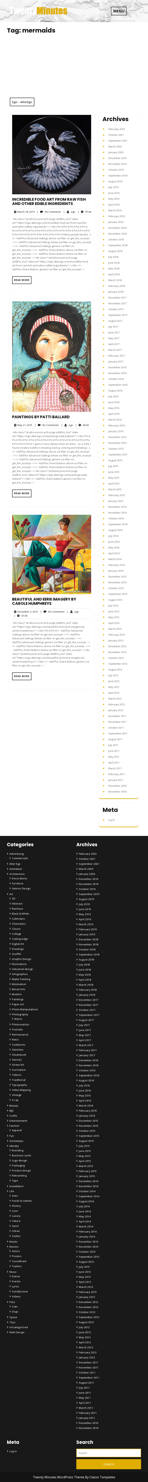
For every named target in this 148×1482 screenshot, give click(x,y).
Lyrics (15, 1286)
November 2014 (117, 512)
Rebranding (19, 1175)
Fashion (14, 1125)
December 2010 (117, 785)
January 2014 (115, 570)
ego (69, 211)
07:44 (84, 211)
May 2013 (113, 617)
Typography (19, 1085)
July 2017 (113, 326)
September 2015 (117, 454)
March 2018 (115, 280)
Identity (14, 1146)
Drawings (18, 949)
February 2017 (116, 355)
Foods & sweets (22, 1200)
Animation (15, 869)
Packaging (18, 1165)
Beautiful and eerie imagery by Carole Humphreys (44, 601)
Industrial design (22, 969)
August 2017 (115, 321)
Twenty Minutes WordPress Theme (59, 1477)
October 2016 (116, 379)
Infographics (20, 974)
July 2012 (113, 675)
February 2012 (116, 704)
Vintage (17, 1095)
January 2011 (115, 780)
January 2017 (115, 361)
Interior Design (21, 888)
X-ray (15, 1100)
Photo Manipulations (25, 1009)
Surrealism (19, 1069)
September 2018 (117, 245)
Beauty (13, 1105)
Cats (15, 1306)
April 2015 (113, 483)
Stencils (17, 1059)
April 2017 (113, 344)
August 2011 (115, 739)
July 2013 (113, 605)
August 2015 (115, 460)
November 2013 (117, 582)
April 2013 (113, 623)
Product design (21, 1170)
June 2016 (113, 402)
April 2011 (113, 762)
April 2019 (113, 204)
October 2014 (116, 518)
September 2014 (117, 524)
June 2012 (113, 681)
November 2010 (117, 791)
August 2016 (115, 390)
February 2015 (116, 495)
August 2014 (115, 530)
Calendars (18, 918)
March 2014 (115, 559)
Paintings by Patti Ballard (41, 417)
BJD (11, 1110)
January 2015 (115, 501)
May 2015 (113, 477)
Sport (15, 1226)
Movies (13, 1246)
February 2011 (116, 774)
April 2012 (113, 693)
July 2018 (113, 257)
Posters (17, 1256)
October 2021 (116, 135)
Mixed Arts (18, 989)
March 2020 (115, 146)
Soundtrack (19, 1261)
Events (16, 1281)
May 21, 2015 (24, 425)
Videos (16, 1296)
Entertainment (18, 1120)
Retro (15, 1039)
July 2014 (113, 536)
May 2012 (113, 687)
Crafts (13, 1115)
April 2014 (113, 553)
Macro (18, 1019)
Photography (20, 1014)
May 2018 (113, 268)
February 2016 (116, 425)
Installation (16, 1186)
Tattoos (17, 1075)
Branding (17, 1150)
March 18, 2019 (25, 212)
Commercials (20, 858)
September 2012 (117, 663)
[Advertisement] (74, 68)
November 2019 (117, 164)
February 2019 (116, 216)
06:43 (82, 425)
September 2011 (117, 733)
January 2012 (115, 710)
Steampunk (19, 1054)
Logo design (19, 1160)
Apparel (17, 1130)
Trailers (17, 1266)
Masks (13, 1241)
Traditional (19, 1080)
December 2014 (117, 507)
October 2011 (116, 727)
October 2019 (116, 169)
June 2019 (113, 193)
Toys (12, 1322)
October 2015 (116, 448)
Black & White (20, 913)
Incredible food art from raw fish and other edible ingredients (49, 201)
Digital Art (18, 944)
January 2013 (115, 640)
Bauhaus (17, 908)
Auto (15, 1195)
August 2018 (115, 251)
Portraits (17, 1029)
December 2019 (117, 158)
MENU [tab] (118, 11)
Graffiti (16, 954)
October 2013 (116, 588)
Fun (11, 1136)
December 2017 (117, 297)
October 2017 (116, 309)
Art (11, 894)
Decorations (19, 878)
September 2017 (117, 315)
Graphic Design (21, 959)
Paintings (18, 999)
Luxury (16, 1216)
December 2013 (117, 576)
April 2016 (113, 414)
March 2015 (115, 489)
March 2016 (115, 419)
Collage (16, 934)
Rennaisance (20, 1034)
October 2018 (116, 239)
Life (11, 1191)
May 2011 (113, 756)
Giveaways (16, 1141)
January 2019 (115, 222)
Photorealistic (20, 1024)
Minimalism (19, 984)
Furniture (18, 883)
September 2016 (117, 384)
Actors (16, 1251)
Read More (21, 280)
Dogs (15, 1311)
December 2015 (117, 437)
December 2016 (117, 367)
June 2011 (113, 751)
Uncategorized (18, 1327)
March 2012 (115, 698)
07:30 (20, 615)
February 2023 (116, 129)
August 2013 (115, 600)
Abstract (17, 903)
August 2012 (115, 669)
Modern (17, 994)
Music (13, 1272)
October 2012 (116, 658)
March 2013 (115, 629)
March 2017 (115, 350)
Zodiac (16, 1236)
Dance (16, 1276)
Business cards (21, 1155)
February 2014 (116, 565)
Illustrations (19, 964)
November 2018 (117, 233)
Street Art (18, 1064)
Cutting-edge (20, 939)
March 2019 (115, 210)
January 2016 (115, 431)
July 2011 (113, 745)
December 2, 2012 (27, 612)
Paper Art (18, 1004)
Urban (16, 1231)
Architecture (17, 874)
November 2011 (117, 722)
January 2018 (115, 291)
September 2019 (117, 175)
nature (16, 1221)
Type (15, 1180)
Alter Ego (15, 864)
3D (13, 898)
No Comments (49, 212)
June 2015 (113, 472)
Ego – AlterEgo (22, 102)
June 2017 (113, 332)
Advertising (16, 853)
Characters (19, 923)
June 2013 (113, 611)
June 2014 (113, 541)
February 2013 (116, 634)
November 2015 (117, 443)
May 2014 (113, 547)
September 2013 (117, 594)
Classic (16, 928)
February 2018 (116, 286)
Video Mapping (21, 1090)
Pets (12, 1302)
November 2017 (117, 303)
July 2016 (113, 396)
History (16, 1205)
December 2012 (117, 646)
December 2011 (117, 716)
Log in (111, 820)
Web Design (16, 1332)
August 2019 (115, 181)
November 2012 (117, 652)
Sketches (18, 1049)
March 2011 (115, 768)
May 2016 (113, 408)
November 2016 (117, 373)
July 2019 (113, 187)
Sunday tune (20, 1291)
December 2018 (117, 228)
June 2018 (113, 262)
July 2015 (113, 466)
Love (15, 1211)
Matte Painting (21, 979)
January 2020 (115, 152)
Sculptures (18, 1044)
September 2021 (117, 140)
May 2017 (113, 338)
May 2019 (113, 199)
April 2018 (113, 274)
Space (13, 1317)
